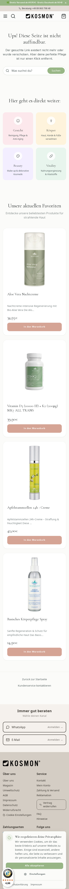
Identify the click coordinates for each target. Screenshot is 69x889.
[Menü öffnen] (5, 16)
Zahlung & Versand (48, 790)
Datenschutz (10, 805)
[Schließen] (66, 3)
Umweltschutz (11, 790)
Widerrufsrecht (12, 810)
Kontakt (41, 780)
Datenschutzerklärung (17, 884)
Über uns (8, 780)
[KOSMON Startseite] (40, 16)
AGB (5, 795)
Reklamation (44, 795)
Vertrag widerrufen (49, 804)
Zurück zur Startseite (34, 679)
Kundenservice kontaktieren (34, 685)
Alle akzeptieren (34, 866)
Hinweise (42, 818)
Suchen (56, 70)
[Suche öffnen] (13, 16)
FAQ (39, 814)
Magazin (8, 785)
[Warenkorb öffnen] (64, 16)
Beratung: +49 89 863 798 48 (36, 8)
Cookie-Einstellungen (18, 815)
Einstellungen (37, 874)
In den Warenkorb (34, 327)
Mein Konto (43, 785)
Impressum (36, 884)
